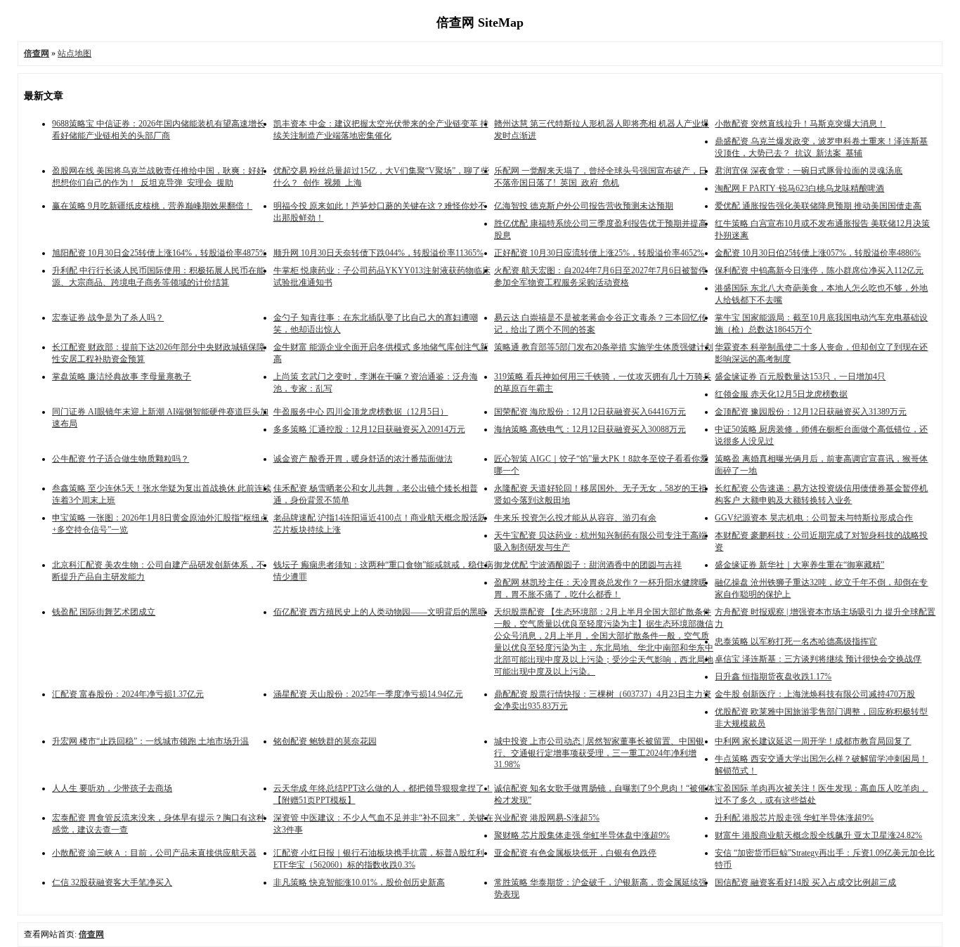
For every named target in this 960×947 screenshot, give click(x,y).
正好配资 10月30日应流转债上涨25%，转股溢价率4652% (599, 253)
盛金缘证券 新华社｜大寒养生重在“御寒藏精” (799, 565)
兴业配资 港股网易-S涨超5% (546, 818)
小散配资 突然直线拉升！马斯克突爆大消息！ (800, 124)
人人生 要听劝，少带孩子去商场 (112, 788)
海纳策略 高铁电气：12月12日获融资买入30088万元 (590, 429)
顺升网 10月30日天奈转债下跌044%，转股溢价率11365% (378, 253)
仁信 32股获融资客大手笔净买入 (112, 882)
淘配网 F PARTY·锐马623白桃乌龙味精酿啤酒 (799, 188)
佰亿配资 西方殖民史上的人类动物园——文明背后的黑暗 (379, 612)
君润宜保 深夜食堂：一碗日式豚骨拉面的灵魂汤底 (808, 171)
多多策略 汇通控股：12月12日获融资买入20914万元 (369, 429)
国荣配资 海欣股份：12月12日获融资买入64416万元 (590, 412)
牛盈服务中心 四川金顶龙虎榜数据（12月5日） (360, 412)
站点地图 (74, 53)
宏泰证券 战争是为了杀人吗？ (108, 317)
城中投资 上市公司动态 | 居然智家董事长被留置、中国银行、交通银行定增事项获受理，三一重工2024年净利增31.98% (599, 752)
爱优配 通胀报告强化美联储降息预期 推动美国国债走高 (818, 206)
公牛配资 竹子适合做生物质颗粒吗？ (120, 459)
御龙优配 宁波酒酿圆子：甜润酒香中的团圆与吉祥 (588, 565)
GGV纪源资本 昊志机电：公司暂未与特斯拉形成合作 (814, 518)
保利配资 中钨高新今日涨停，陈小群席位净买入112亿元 (819, 270)
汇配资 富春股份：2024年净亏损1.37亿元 (128, 694)
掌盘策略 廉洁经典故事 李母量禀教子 (121, 376)
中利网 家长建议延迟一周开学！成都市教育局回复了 (813, 741)
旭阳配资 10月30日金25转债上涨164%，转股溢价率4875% (159, 253)
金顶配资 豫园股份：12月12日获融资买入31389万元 (811, 412)
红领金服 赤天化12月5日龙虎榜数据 (781, 394)
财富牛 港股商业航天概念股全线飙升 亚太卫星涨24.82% (818, 835)
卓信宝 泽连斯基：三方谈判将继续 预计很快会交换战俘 (818, 659)
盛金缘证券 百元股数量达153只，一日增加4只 (800, 376)
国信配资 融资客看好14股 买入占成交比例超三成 (805, 882)
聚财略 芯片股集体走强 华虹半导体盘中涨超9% (582, 835)
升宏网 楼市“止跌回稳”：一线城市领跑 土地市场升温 (150, 741)
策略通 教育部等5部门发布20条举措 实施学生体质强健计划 (603, 347)
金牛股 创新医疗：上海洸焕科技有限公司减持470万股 (815, 694)
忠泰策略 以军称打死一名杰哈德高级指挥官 (796, 641)
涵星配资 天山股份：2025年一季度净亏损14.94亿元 (368, 694)
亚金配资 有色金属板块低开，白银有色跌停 (575, 853)
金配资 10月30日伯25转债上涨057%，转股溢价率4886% (818, 253)
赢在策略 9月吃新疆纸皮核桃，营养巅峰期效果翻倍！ (152, 206)
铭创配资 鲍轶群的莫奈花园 (325, 741)
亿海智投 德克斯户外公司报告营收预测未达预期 (583, 206)
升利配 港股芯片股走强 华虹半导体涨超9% (794, 818)
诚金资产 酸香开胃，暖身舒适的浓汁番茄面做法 (363, 459)
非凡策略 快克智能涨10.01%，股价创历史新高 (359, 882)
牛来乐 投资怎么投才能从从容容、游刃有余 (575, 518)
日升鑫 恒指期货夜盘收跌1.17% (773, 676)
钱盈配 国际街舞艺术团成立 (103, 612)
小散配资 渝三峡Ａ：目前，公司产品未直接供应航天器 (154, 853)
